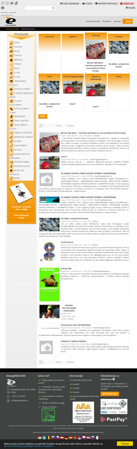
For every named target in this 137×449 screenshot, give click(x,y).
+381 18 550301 (19, 396)
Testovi (119, 36)
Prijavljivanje (111, 393)
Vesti (49, 76)
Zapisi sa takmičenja (95, 77)
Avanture (49, 36)
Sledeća (58, 125)
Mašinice (18, 59)
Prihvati (125, 443)
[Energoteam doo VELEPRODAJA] (49, 328)
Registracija (128, 3)
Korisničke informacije (107, 3)
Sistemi (17, 141)
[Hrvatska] (88, 437)
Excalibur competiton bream (119, 65)
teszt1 (73, 104)
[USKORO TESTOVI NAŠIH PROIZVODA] (49, 311)
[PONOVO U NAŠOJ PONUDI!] (46, 347)
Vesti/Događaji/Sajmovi (74, 76)
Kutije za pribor (22, 89)
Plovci (17, 77)
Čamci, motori (21, 120)
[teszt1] (72, 87)
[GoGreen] (46, 415)
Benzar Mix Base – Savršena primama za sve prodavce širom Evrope (95, 66)
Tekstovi (96, 35)
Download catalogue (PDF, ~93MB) (21, 208)
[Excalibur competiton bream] (118, 47)
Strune (17, 64)
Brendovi (107, 21)
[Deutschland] (66, 437)
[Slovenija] (93, 437)
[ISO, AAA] (114, 405)
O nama (88, 3)
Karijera (76, 392)
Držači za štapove (23, 132)
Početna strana (93, 21)
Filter (42, 116)
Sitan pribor (20, 145)
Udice (16, 68)
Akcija (17, 51)
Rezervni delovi (22, 166)
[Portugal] (75, 437)
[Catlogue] (21, 193)
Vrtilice (18, 150)
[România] (49, 437)
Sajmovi (72, 36)
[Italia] (97, 437)
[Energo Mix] (49, 284)
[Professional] (49, 251)
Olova (17, 72)
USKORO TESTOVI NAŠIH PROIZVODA (69, 308)
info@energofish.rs (20, 400)
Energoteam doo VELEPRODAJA (76, 325)
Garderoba (19, 116)
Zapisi (128, 21)
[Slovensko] (53, 437)
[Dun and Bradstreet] (81, 412)
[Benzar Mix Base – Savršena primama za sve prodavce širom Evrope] (95, 49)
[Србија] (79, 437)
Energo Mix (66, 268)
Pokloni (18, 47)
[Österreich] (62, 437)
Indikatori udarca (23, 137)
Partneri (117, 21)
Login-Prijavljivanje (70, 3)
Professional (67, 242)
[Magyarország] (40, 437)
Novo (16, 42)
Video (118, 76)
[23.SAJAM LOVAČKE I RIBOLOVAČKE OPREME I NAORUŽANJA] (46, 179)
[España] (71, 437)
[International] (44, 437)
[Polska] (84, 437)
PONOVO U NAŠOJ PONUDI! (73, 341)
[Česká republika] (57, 437)
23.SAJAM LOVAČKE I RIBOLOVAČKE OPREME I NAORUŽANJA (88, 173)
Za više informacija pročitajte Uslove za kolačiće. (28, 446)
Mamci (17, 178)
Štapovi (18, 55)
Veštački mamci (21, 162)
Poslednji (70, 125)
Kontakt (131, 7)
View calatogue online (21, 216)
